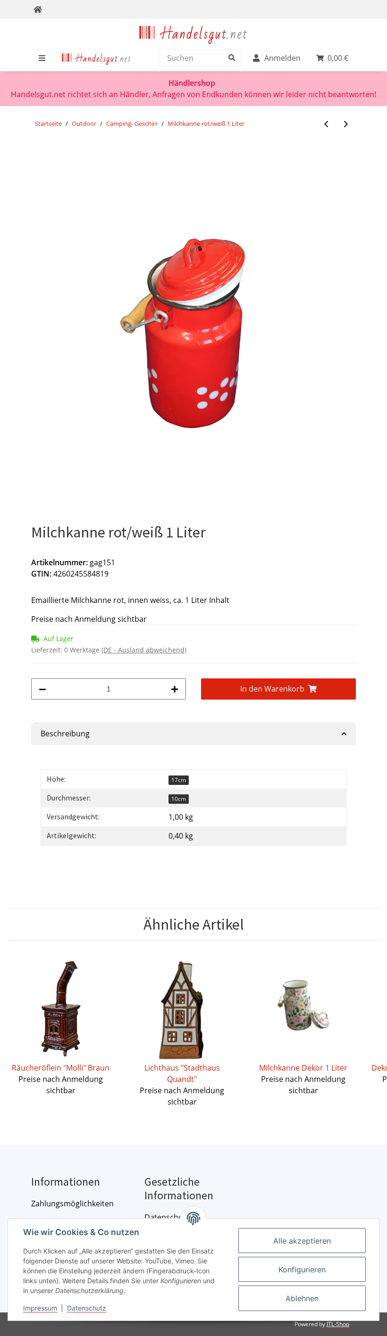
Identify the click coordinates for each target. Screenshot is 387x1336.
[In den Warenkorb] (38, 156)
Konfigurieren (302, 1269)
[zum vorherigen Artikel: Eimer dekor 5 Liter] (326, 124)
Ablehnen (302, 1298)
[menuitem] (96, 58)
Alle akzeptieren (302, 1240)
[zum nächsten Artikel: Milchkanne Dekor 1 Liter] (346, 124)
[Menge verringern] (42, 689)
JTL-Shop (338, 1324)
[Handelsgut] (193, 33)
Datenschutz (86, 1308)
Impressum (40, 1308)
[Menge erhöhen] (174, 689)
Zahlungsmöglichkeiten (72, 1203)
